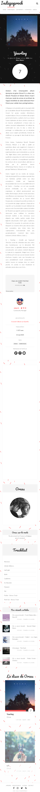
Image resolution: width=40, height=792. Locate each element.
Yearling (10, 714)
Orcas (18, 58)
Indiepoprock (12, 3)
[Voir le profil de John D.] (20, 301)
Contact (31, 785)
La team (24, 785)
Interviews (28, 9)
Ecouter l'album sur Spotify (20, 321)
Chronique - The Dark (19, 648)
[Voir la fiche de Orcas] (20, 508)
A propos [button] (8, 785)
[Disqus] (20, 394)
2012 (29, 771)
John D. (16, 308)
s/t (8, 765)
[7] (20, 695)
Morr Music (20, 60)
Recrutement (16, 785)
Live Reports (19, 9)
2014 (27, 58)
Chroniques (11, 9)
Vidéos (35, 9)
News (4, 9)
